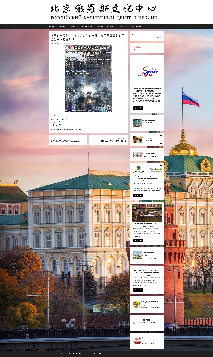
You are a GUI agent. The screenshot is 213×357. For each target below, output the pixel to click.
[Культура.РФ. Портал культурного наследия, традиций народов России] (147, 280)
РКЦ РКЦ (68, 43)
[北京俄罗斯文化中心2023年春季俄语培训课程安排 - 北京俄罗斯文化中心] (147, 84)
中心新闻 (51, 26)
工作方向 (74, 26)
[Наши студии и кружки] (147, 140)
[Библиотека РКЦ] (147, 155)
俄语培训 (100, 26)
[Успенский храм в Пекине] (147, 255)
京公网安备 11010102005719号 (86, 354)
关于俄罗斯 (123, 26)
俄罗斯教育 (110, 26)
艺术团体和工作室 (87, 26)
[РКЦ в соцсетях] (147, 123)
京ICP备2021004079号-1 (103, 354)
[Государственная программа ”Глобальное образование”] (147, 182)
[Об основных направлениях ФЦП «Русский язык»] (147, 223)
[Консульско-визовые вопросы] (147, 304)
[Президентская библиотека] (147, 340)
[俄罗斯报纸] (147, 323)
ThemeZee (72, 354)
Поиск (134, 34)
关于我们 (62, 26)
